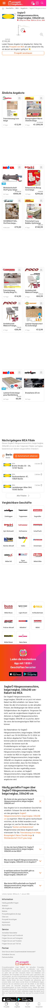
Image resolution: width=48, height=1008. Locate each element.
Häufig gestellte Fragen (10, 903)
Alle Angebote (7, 908)
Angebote (24, 8)
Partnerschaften (7, 957)
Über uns (5, 917)
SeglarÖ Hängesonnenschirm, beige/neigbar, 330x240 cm (22, 816)
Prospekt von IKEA (16, 47)
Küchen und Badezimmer (23, 827)
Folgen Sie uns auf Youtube (12, 941)
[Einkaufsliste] (37, 3)
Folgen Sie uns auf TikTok (11, 944)
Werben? (5, 906)
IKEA (17, 8)
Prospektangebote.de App (11, 914)
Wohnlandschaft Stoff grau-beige (18, 838)
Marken (4, 911)
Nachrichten (6, 925)
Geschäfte (10, 8)
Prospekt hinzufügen (9, 919)
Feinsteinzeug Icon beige (30, 832)
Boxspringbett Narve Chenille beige (18, 835)
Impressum (6, 922)
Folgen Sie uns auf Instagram (12, 938)
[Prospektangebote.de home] (15, 3)
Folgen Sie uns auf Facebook (12, 935)
